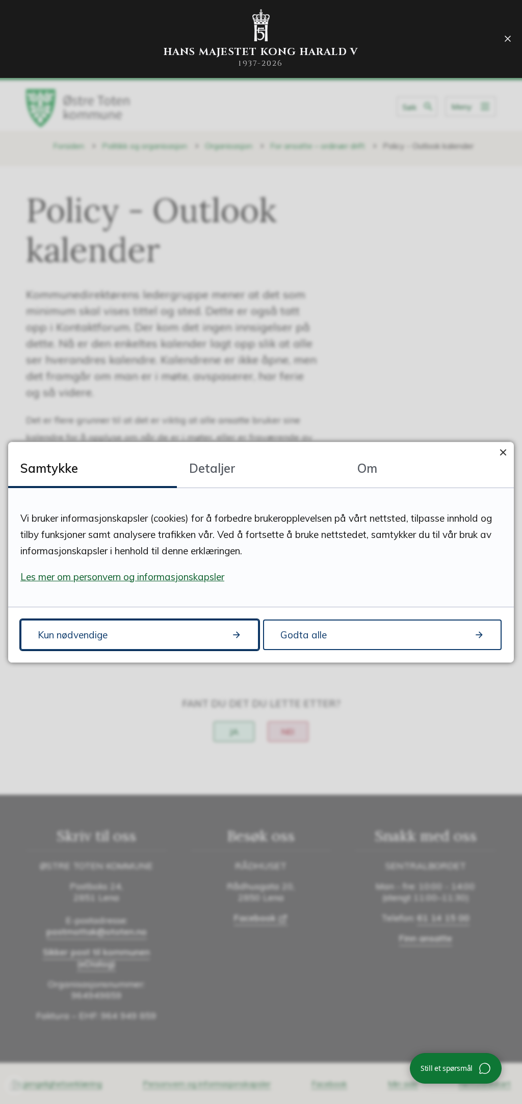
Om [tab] (367, 468)
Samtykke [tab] (49, 468)
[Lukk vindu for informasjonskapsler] (503, 452)
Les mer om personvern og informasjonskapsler (122, 577)
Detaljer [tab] (212, 468)
